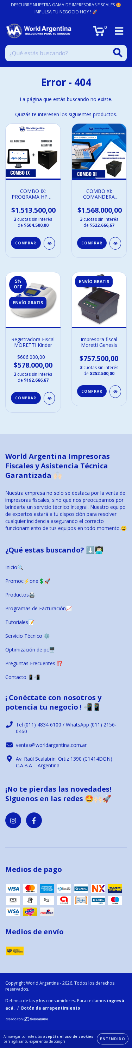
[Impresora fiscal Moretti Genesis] (115, 391)
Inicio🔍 (14, 567)
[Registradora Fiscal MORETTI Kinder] (49, 398)
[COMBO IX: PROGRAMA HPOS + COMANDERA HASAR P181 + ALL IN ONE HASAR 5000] (49, 243)
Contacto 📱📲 (22, 677)
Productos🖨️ (20, 594)
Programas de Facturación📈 (38, 608)
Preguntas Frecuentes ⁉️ (34, 663)
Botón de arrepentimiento (50, 1008)
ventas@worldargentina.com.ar (51, 745)
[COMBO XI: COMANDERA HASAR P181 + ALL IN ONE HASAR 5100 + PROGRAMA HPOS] (115, 243)
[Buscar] (117, 52)
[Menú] (119, 31)
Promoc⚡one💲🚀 (27, 581)
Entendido (112, 1038)
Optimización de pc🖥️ (30, 649)
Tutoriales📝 (19, 622)
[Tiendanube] (27, 1020)
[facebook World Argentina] (34, 820)
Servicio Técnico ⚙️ (27, 635)
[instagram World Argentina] (13, 820)
